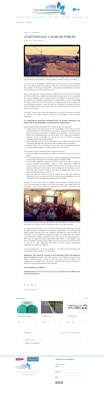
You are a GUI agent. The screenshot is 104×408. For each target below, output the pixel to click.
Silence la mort (47, 316)
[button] (86, 22)
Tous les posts (20, 22)
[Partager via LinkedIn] (32, 285)
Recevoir (59, 359)
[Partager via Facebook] (24, 285)
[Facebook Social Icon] (17, 359)
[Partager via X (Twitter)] (28, 285)
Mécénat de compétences (25, 316)
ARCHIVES (29, 22)
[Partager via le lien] (35, 285)
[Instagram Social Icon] (19, 359)
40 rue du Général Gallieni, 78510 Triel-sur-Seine (27, 372)
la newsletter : (69, 359)
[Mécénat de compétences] (27, 307)
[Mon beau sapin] (77, 307)
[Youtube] (22, 359)
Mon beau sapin (72, 316)
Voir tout (85, 298)
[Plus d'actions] (79, 32)
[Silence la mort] (52, 307)
